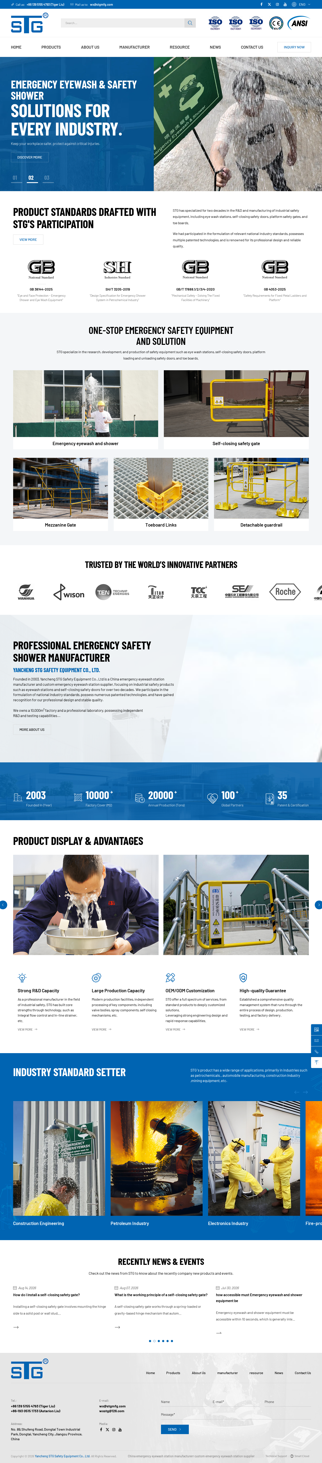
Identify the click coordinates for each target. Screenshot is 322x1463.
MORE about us (31, 729)
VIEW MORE (28, 239)
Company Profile (95, 56)
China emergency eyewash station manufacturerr (161, 1456)
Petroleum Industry (32, 1223)
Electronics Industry (131, 1223)
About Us (90, 46)
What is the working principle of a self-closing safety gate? (59, 1294)
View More (25, 1029)
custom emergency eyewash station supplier (225, 1456)
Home (16, 46)
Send (172, 1429)
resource (180, 46)
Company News (223, 56)
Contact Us (252, 46)
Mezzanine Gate (60, 524)
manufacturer (134, 46)
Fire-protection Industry (232, 1223)
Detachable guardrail (261, 524)
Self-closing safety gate (236, 443)
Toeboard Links (161, 524)
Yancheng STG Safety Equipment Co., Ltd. (62, 1456)
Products (51, 46)
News (215, 46)
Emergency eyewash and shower (59, 56)
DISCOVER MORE (29, 155)
